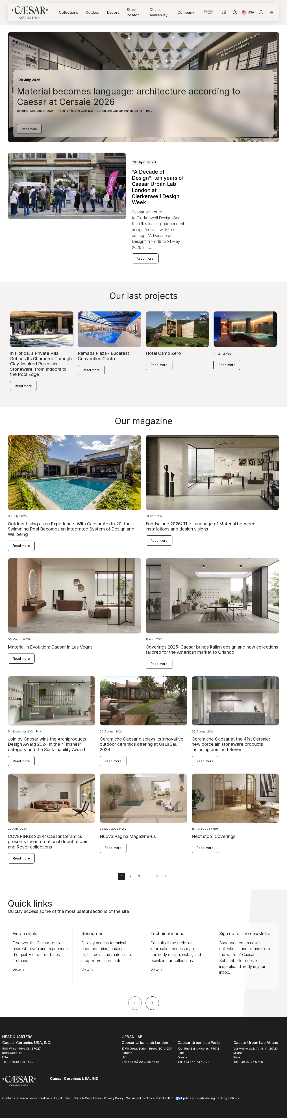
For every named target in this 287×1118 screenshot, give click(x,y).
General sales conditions (34, 1098)
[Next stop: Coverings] (235, 798)
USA (251, 13)
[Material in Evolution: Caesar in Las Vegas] (74, 595)
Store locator (133, 12)
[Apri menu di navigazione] (272, 12)
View (17, 970)
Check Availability (158, 12)
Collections (68, 12)
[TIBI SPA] (245, 329)
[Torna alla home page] (19, 1081)
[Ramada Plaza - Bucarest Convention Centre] (109, 329)
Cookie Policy (135, 1098)
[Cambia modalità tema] (235, 12)
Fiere (122, 828)
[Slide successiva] (152, 1003)
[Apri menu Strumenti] (224, 12)
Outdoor (92, 12)
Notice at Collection (159, 1098)
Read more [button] (145, 258)
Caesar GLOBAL (209, 12)
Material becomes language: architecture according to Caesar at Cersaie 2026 (128, 96)
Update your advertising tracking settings (210, 1098)
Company (186, 12)
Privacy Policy (114, 1098)
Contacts (8, 1098)
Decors (113, 12)
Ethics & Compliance (87, 1098)
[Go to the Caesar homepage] (29, 12)
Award (39, 731)
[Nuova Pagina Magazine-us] (143, 798)
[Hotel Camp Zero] (177, 329)
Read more (29, 129)
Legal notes (62, 1098)
